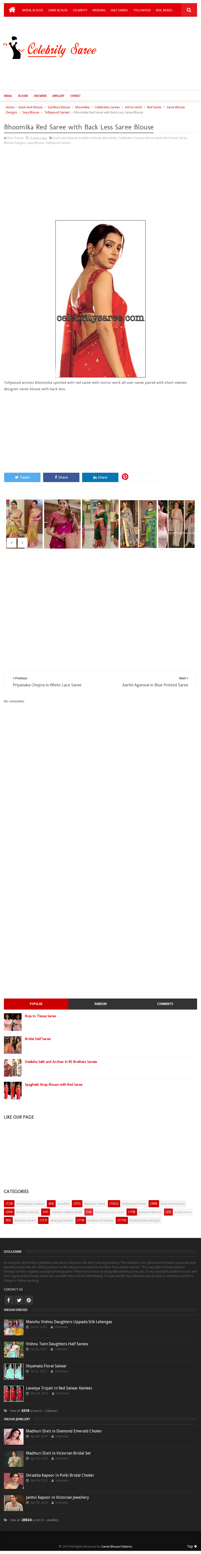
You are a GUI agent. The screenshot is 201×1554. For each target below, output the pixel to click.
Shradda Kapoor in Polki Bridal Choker (60, 1475)
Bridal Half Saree (37, 1039)
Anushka (63, 1204)
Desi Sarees (40, 96)
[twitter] (19, 1300)
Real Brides (164, 10)
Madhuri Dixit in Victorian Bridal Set (58, 1453)
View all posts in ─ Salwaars (34, 1411)
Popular (36, 1004)
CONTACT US (13, 1289)
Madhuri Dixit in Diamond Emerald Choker (64, 1431)
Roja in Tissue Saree (40, 1016)
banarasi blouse (150, 1212)
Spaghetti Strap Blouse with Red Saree (53, 1084)
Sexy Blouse (30, 112)
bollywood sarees (100, 1220)
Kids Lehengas (32, 23)
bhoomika (82, 107)
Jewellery (58, 96)
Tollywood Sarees (57, 112)
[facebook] (9, 1300)
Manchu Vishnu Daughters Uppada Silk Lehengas (69, 1321)
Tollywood (142, 10)
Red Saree (154, 107)
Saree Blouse (58, 10)
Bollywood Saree (134, 1204)
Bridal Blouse (32, 10)
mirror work (133, 107)
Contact (75, 96)
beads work (183, 1212)
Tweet (25, 477)
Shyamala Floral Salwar (46, 1366)
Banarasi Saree (94, 1204)
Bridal (8, 96)
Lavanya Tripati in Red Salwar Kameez (59, 1388)
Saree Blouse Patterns (116, 1546)
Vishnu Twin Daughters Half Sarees (57, 1344)
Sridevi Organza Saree (25, 517)
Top (190, 1546)
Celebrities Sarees (107, 107)
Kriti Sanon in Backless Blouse (177, 517)
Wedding (99, 10)
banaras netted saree (67, 1212)
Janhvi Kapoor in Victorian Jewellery (57, 1497)
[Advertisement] (103, 74)
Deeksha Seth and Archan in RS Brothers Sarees (61, 1061)
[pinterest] (28, 1300)
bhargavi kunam (61, 1220)
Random (101, 1004)
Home (10, 107)
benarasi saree (24, 1220)
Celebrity (80, 10)
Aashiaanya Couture (30, 1204)
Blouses (23, 96)
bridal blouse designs (145, 1220)
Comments (165, 1004)
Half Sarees (119, 10)
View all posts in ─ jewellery (34, 1520)
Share (63, 477)
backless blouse (59, 107)
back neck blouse (31, 107)
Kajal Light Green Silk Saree (139, 517)
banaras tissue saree (109, 1212)
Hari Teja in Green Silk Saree (101, 517)
